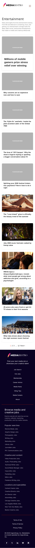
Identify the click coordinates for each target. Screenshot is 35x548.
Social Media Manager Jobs (14, 468)
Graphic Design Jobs (11, 432)
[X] (12, 543)
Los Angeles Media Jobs (13, 504)
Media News (18, 386)
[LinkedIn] (17, 543)
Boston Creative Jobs (12, 510)
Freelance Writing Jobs (12, 480)
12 (19, 346)
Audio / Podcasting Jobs (13, 461)
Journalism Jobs (10, 447)
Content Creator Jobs (12, 488)
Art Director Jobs (10, 494)
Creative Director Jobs (12, 491)
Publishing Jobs (10, 474)
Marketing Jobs (10, 441)
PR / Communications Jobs (13, 450)
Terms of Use (17, 520)
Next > (22, 346)
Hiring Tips (17, 391)
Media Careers (17, 395)
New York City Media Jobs (13, 507)
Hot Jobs (18, 374)
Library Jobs (9, 444)
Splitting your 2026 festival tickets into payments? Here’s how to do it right (17, 185)
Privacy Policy (17, 528)
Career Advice (17, 382)
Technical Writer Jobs (12, 465)
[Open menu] (30, 6)
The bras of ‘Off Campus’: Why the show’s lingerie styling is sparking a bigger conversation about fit (17, 154)
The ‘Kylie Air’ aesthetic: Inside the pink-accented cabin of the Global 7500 (17, 124)
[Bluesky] (23, 543)
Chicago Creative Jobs (12, 500)
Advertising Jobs (10, 497)
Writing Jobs (9, 438)
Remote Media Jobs (11, 429)
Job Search (17, 369)
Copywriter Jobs (10, 471)
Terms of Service (17, 524)
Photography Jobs (11, 435)
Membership (18, 378)
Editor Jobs (8, 477)
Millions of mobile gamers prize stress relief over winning (16, 62)
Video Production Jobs (12, 458)
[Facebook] (7, 543)
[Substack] (28, 543)
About (18, 399)
